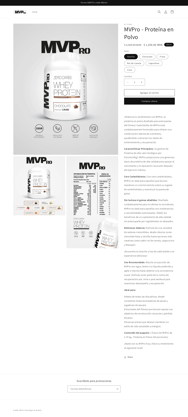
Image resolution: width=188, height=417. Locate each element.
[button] (159, 12)
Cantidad (128, 76)
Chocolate (147, 56)
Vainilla (131, 56)
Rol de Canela (134, 63)
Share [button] (130, 357)
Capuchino (154, 63)
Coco (129, 70)
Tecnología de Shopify (33, 410)
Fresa (162, 56)
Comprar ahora (149, 101)
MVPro (21, 410)
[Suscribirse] (117, 389)
